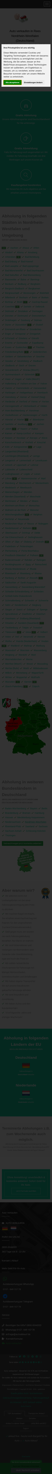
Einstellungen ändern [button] (33, 82)
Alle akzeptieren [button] (12, 82)
